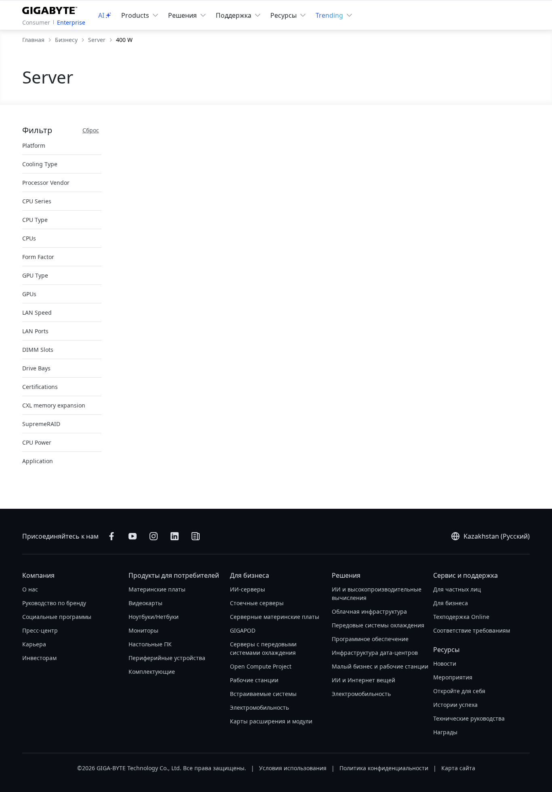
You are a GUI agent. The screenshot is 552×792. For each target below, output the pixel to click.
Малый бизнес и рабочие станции (380, 666)
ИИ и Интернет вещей (363, 680)
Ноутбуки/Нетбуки (154, 617)
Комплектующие (152, 671)
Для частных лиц (457, 589)
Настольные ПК (150, 644)
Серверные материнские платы (274, 617)
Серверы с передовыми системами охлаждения (263, 648)
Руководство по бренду (54, 603)
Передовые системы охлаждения (378, 625)
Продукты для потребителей (174, 575)
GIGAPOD (242, 630)
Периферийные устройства (167, 658)
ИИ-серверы (247, 589)
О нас (30, 589)
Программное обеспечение (370, 639)
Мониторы (143, 630)
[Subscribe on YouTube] (132, 536)
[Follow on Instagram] (153, 536)
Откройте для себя (459, 691)
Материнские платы (157, 589)
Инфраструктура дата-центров (375, 652)
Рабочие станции (254, 680)
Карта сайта (458, 768)
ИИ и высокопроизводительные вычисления (376, 593)
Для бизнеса (249, 575)
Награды (445, 732)
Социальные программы (56, 617)
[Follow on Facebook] (111, 536)
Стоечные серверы (257, 603)
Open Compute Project (260, 666)
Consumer (36, 22)
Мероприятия (452, 677)
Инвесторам (39, 658)
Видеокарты (145, 603)
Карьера (34, 644)
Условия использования (293, 768)
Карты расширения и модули (271, 721)
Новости (444, 663)
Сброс (90, 130)
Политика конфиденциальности (383, 768)
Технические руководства (469, 718)
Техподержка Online (461, 617)
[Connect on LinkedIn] (174, 536)
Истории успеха (455, 704)
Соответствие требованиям (471, 630)
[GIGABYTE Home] (51, 9)
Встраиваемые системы (263, 694)
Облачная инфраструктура (369, 611)
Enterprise (71, 22)
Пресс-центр (40, 630)
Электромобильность (259, 707)
